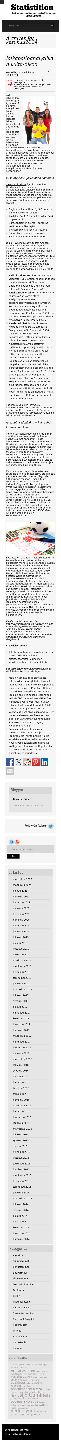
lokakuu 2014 (21, 1204)
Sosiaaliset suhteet (24, 1313)
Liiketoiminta (20, 1278)
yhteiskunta (25, 1414)
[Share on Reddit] (27, 762)
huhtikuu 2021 (21, 896)
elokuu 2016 (20, 1076)
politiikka (16, 1386)
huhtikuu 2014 (21, 1239)
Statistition (32, 8)
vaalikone (43, 1405)
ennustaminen (34, 85)
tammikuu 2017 (22, 1047)
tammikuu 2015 (22, 1186)
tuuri (32, 1405)
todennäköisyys (33, 87)
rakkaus (46, 1389)
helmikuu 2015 (21, 1181)
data (25, 1368)
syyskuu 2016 (21, 1070)
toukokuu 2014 (21, 1233)
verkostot (41, 1411)
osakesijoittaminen (31, 1380)
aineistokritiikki (20, 85)
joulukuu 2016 (21, 1053)
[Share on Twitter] (18, 762)
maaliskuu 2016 (22, 1105)
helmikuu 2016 (21, 1111)
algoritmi (21, 1365)
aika (14, 1364)
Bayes (20, 1368)
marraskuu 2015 (22, 1129)
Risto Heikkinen (22, 799)
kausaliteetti (38, 1374)
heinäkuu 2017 (21, 1012)
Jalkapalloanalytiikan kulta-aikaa (29, 62)
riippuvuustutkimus (22, 1392)
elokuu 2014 (20, 1216)
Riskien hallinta (22, 1307)
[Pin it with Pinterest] (36, 762)
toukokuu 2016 (21, 1094)
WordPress (25, 1434)
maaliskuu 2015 (22, 1175)
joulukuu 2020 (21, 908)
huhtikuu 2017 (21, 1030)
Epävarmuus (20, 1272)
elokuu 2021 (20, 890)
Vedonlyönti (19, 82)
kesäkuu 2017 (21, 1018)
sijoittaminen (35, 1395)
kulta (30, 1376)
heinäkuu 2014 (21, 1221)
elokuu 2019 (20, 943)
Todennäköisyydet (36, 80)
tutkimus (26, 1405)
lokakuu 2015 (21, 1134)
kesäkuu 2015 (21, 1157)
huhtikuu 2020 (21, 919)
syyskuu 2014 (21, 1210)
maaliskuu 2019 (22, 960)
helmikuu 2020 (21, 925)
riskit (15, 1395)
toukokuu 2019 (21, 954)
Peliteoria (18, 1290)
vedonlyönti (19, 89)
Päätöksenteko (21, 1301)
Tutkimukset (20, 1325)
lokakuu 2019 (21, 937)
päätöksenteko (23, 1389)
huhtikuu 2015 (21, 1169)
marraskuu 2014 (22, 1198)
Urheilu (17, 1330)
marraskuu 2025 (22, 879)
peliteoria (30, 1383)
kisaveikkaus (19, 87)
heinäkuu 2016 (21, 1082)
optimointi (16, 1379)
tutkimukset (16, 1405)
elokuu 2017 (20, 1007)
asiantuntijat (31, 1365)
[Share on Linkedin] (44, 762)
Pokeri (16, 1296)
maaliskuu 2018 (22, 966)
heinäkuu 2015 (21, 1152)
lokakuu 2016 (21, 1065)
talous (13, 1399)
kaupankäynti (26, 1374)
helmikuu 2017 (21, 1041)
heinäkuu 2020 (21, 914)
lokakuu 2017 (21, 995)
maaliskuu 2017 (22, 1036)
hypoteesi (15, 1374)
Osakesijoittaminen (24, 1284)
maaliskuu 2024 (22, 885)
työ (36, 1405)
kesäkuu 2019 (21, 948)
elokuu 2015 (20, 1146)
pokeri (39, 1383)
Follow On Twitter (36, 825)
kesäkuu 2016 (21, 1088)
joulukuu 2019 (21, 931)
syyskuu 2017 (21, 1001)
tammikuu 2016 (22, 1117)
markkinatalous (40, 1377)
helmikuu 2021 (21, 902)
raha (38, 1389)
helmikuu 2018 (21, 972)
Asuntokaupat (21, 1261)
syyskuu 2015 (21, 1140)
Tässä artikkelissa (16, 184)
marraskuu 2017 (22, 989)
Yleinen (17, 1348)
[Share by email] (10, 771)
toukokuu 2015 (21, 1163)
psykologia (27, 1386)
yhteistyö (35, 1414)
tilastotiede (33, 1399)
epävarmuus (43, 1371)
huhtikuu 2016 (21, 1100)
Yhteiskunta (20, 1342)
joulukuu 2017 (21, 983)
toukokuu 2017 (21, 1024)
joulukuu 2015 (21, 1123)
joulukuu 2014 (21, 1192)
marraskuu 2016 (22, 1059)
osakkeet (18, 1383)
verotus (15, 1414)
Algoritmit (18, 1255)
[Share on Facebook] (10, 762)
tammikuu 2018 (22, 978)
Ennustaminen (20, 80)
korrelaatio (18, 1376)
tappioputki (22, 1399)
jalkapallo (46, 85)
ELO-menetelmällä (33, 459)
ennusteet (29, 439)
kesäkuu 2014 (21, 1227)
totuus (42, 1402)
